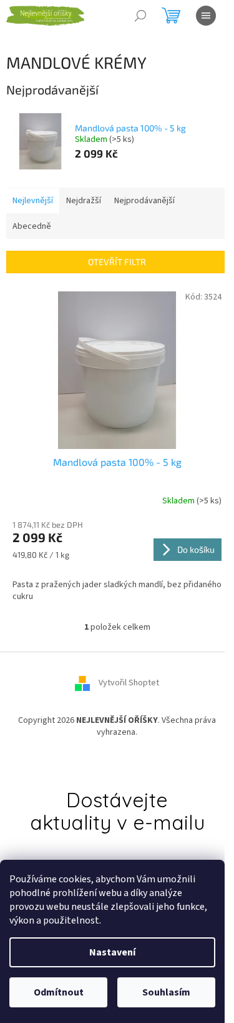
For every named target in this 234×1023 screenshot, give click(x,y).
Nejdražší (83, 200)
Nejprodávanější (144, 200)
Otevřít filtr (117, 261)
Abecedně (31, 226)
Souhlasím (166, 992)
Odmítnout (59, 992)
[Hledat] (140, 15)
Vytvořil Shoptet (129, 683)
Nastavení (112, 952)
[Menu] (205, 15)
